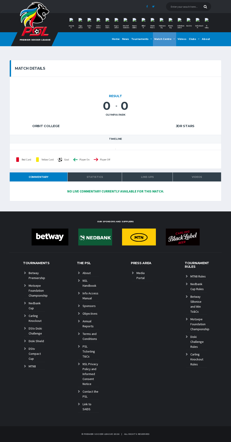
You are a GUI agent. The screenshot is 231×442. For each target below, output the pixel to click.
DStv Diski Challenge (35, 330)
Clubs (192, 39)
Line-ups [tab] (147, 177)
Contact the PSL (90, 393)
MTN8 (32, 366)
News (125, 39)
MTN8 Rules (198, 276)
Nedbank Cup (35, 305)
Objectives (90, 313)
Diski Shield (36, 341)
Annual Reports (88, 323)
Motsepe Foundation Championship (37, 291)
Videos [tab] (197, 177)
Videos (182, 39)
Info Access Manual (90, 295)
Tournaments (139, 39)
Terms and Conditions (90, 336)
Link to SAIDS (87, 406)
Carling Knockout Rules (196, 359)
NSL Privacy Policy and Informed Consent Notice (90, 374)
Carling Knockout (35, 318)
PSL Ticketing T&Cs (89, 351)
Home (116, 39)
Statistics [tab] (95, 177)
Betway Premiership (37, 275)
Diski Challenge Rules (197, 342)
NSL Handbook (89, 283)
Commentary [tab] (39, 177)
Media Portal (140, 275)
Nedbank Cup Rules (197, 286)
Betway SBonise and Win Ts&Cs (195, 304)
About (206, 39)
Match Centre (162, 39)
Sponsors (89, 306)
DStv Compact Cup (35, 354)
